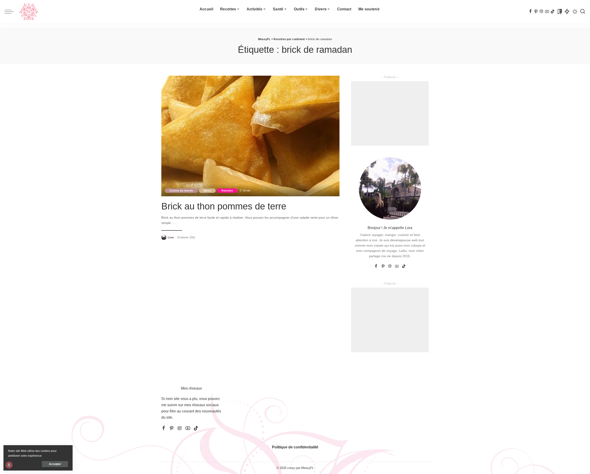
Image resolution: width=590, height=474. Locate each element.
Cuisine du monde (181, 190)
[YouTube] (547, 11)
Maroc (207, 190)
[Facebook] (530, 11)
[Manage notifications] (9, 465)
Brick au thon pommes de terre (223, 206)
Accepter (55, 464)
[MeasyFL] (28, 11)
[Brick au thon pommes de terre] (250, 136)
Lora (171, 237)
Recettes (227, 190)
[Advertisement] (390, 113)
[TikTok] (553, 11)
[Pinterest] (536, 11)
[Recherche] (582, 11)
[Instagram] (541, 11)
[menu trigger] (11, 11)
